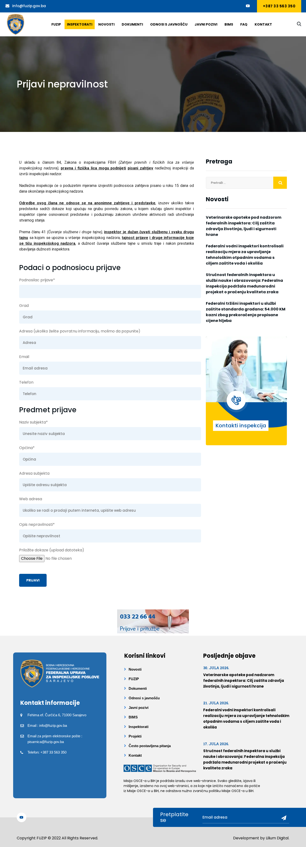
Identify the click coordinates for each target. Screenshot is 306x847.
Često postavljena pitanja (150, 746)
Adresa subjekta (34, 473)
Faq (243, 24)
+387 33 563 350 (279, 6)
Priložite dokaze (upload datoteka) (51, 550)
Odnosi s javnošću (168, 24)
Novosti (106, 24)
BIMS (228, 24)
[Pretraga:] (246, 183)
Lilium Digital (277, 838)
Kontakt (263, 24)
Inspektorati (79, 24)
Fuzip (56, 24)
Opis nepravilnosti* (37, 524)
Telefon (26, 382)
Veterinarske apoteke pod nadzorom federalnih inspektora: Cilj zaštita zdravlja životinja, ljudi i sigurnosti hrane (243, 226)
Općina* (27, 448)
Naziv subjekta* (33, 422)
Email (24, 356)
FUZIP (134, 679)
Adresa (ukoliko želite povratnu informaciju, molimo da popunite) (79, 331)
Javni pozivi (206, 24)
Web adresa (30, 499)
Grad (24, 305)
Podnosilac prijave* (37, 280)
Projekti (135, 736)
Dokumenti (132, 24)
